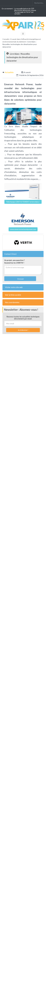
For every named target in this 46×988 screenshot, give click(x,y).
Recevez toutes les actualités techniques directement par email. (23, 318)
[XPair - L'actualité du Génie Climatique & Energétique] (23, 25)
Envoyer (20, 279)
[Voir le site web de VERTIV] (23, 242)
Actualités (9, 72)
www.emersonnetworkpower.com (23, 229)
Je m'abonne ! (23, 330)
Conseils (5, 39)
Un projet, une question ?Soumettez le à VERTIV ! (14, 261)
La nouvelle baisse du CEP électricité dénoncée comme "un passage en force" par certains (25, 11)
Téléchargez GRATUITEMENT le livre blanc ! (23, 202)
